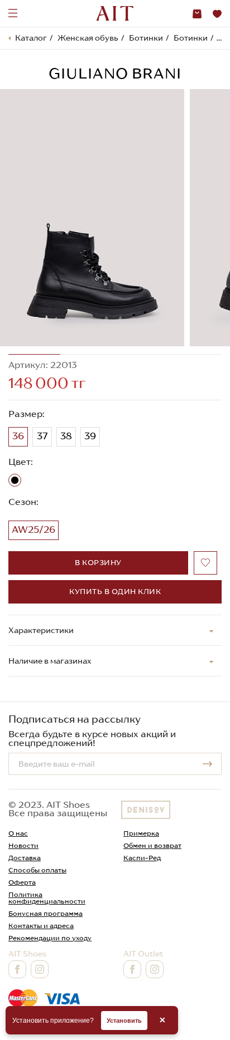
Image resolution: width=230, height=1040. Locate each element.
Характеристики (41, 630)
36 (18, 436)
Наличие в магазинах (49, 661)
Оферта (22, 882)
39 (90, 436)
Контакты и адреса (41, 925)
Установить (124, 1020)
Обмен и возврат (152, 845)
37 (42, 436)
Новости (23, 845)
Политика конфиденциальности (46, 897)
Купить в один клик (115, 591)
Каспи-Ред (142, 857)
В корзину (98, 562)
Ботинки (146, 38)
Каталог (31, 38)
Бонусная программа (45, 913)
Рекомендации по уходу (50, 938)
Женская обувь (88, 38)
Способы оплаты (37, 870)
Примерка (141, 833)
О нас (18, 833)
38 (66, 436)
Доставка (24, 857)
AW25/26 (33, 529)
